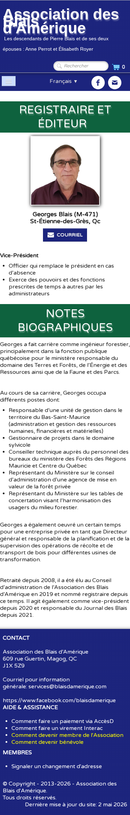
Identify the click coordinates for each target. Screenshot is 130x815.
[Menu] (9, 81)
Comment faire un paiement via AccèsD (62, 721)
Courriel (70, 235)
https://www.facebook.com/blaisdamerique (59, 700)
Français (64, 81)
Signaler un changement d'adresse (56, 766)
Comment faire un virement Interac (57, 728)
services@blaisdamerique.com (67, 686)
